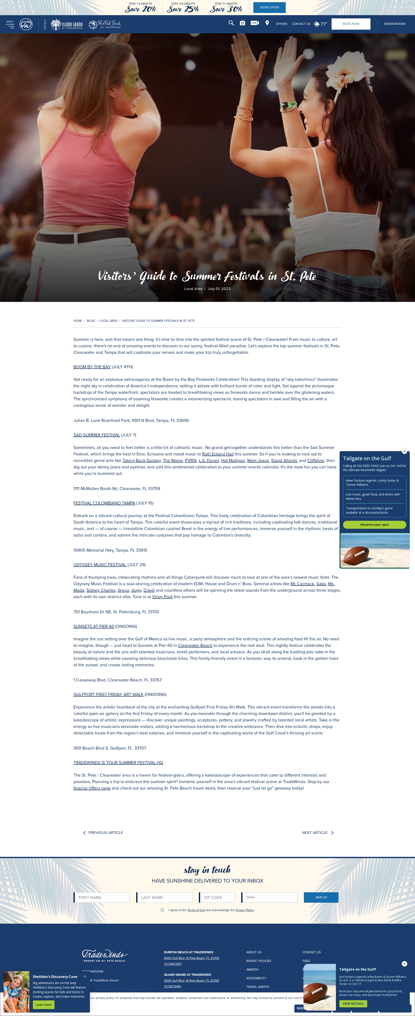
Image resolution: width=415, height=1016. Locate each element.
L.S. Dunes (209, 460)
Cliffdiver (315, 460)
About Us (253, 952)
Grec (122, 590)
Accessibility (256, 978)
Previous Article (106, 832)
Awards (252, 969)
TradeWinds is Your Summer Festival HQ (118, 762)
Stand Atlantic (284, 460)
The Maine (173, 460)
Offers (281, 24)
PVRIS (191, 460)
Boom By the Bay (92, 367)
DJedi (149, 590)
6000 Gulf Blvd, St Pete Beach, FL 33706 (191, 958)
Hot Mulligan (233, 460)
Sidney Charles (100, 590)
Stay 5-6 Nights (183, 3)
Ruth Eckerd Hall (218, 454)
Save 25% (183, 9)
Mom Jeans (258, 460)
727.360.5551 (173, 964)
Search (231, 22)
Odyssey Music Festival (99, 564)
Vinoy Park (162, 596)
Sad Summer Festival (96, 435)
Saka (321, 583)
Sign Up (321, 897)
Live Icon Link (254, 22)
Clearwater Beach (195, 645)
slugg (136, 590)
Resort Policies (258, 961)
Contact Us (301, 24)
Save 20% (140, 9)
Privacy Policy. (245, 910)
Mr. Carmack (302, 583)
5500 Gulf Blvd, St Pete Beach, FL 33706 (191, 980)
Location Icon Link (267, 22)
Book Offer (269, 7)
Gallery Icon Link (242, 22)
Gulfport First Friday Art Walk (108, 694)
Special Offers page (92, 788)
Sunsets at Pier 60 (93, 626)
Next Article (314, 832)
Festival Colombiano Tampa (104, 503)
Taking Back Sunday (142, 460)
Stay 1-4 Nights (140, 3)
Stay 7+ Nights (226, 3)
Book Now (351, 24)
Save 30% (226, 9)
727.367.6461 (172, 986)
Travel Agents (257, 987)
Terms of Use (196, 910)
